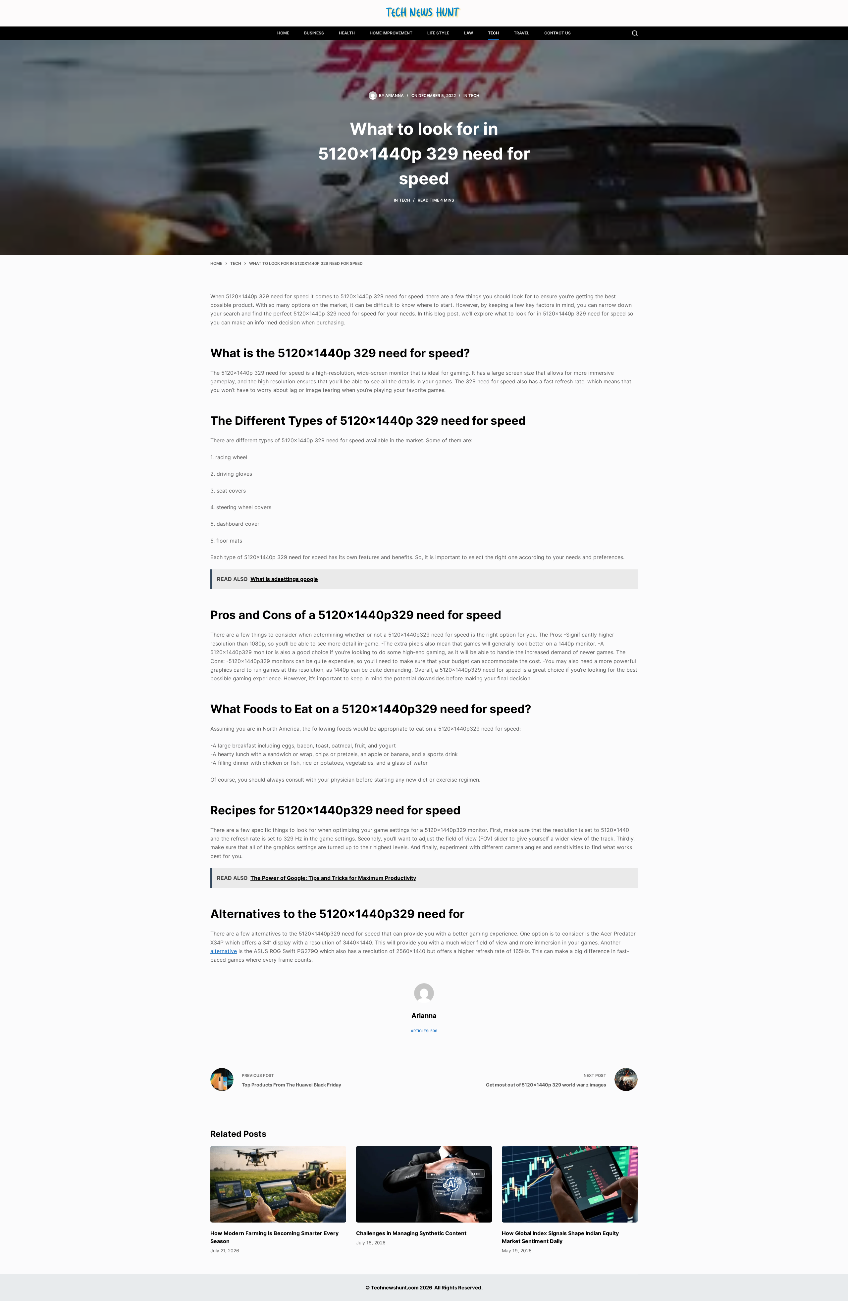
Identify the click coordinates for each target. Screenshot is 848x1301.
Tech (493, 32)
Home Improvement (391, 32)
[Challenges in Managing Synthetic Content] (424, 1184)
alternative (223, 951)
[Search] (635, 33)
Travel (521, 32)
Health (347, 32)
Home (283, 32)
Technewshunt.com (395, 1287)
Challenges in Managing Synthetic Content (411, 1233)
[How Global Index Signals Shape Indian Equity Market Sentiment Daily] (570, 1184)
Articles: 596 (424, 1031)
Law (468, 32)
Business (314, 32)
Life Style (438, 32)
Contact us (557, 32)
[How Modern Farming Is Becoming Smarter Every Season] (278, 1184)
